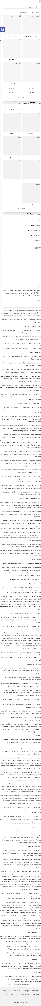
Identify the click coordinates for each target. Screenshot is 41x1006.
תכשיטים (31, 7)
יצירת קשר (36, 241)
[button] (2, 29)
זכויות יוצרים (10, 999)
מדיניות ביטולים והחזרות (10, 994)
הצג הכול (21, 97)
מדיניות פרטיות (25, 994)
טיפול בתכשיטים (34, 230)
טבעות (11, 89)
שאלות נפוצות (35, 236)
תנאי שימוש (36, 994)
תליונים (31, 93)
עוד (39, 301)
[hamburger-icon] (39, 7)
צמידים (31, 89)
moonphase (34, 225)
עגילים (11, 93)
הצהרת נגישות (29, 999)
